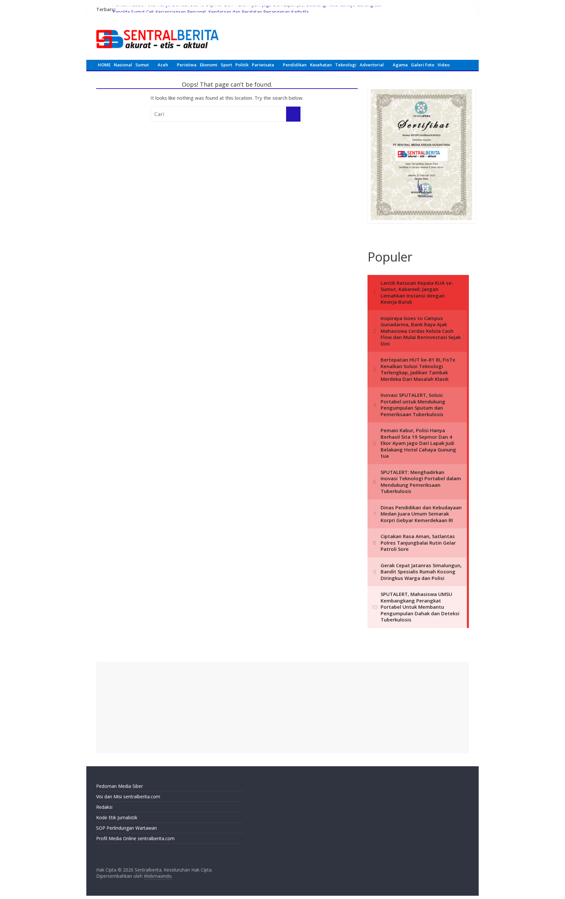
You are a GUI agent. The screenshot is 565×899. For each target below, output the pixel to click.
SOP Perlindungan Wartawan (126, 828)
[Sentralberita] (157, 26)
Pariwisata (263, 65)
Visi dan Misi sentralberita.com (128, 796)
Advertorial (372, 65)
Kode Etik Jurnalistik (116, 817)
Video (443, 65)
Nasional (123, 65)
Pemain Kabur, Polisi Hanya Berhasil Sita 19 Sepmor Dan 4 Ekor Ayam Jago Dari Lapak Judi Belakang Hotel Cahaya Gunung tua (246, 9)
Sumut (142, 65)
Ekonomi (208, 65)
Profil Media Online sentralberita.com (135, 838)
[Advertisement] (282, 707)
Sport (226, 65)
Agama (400, 65)
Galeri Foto (422, 65)
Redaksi (104, 807)
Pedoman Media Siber (119, 786)
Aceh (163, 65)
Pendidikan (295, 65)
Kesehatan (321, 65)
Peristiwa (187, 65)
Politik (241, 65)
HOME (104, 65)
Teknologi (345, 65)
